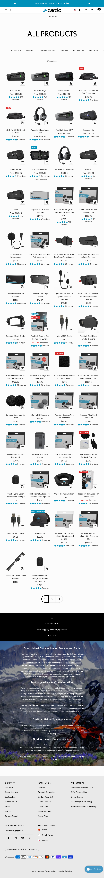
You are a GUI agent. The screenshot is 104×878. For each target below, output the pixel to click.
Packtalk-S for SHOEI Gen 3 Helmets (88, 92)
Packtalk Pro (15, 90)
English (32, 849)
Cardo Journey (11, 792)
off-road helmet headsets (54, 671)
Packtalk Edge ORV (64, 130)
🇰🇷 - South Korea (45, 835)
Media (8, 811)
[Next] (59, 599)
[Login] (92, 10)
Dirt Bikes (64, 50)
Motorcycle (16, 50)
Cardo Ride (43, 806)
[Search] (11, 10)
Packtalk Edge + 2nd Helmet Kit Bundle (40, 337)
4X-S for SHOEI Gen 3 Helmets (15, 131)
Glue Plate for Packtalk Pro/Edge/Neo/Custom (64, 255)
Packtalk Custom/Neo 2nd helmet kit (64, 416)
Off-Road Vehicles (47, 50)
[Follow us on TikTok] (29, 837)
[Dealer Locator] (86, 10)
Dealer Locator (44, 811)
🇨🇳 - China (42, 829)
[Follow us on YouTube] (22, 837)
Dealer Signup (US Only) (81, 802)
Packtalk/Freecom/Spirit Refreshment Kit (39, 255)
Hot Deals (93, 50)
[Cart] (97, 10)
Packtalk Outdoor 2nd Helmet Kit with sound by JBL (64, 536)
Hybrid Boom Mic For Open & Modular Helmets (64, 296)
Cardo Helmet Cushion (64, 494)
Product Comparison (47, 792)
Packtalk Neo (64, 90)
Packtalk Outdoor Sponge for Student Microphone (39, 578)
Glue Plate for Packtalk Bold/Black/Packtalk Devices (88, 296)
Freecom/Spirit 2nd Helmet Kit (88, 416)
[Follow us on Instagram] (15, 837)
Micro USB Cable (64, 336)
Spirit (16, 209)
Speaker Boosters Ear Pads (15, 416)
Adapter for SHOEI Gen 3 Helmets (40, 211)
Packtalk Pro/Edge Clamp (40, 455)
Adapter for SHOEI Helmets (16, 295)
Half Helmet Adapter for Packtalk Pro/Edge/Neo (39, 495)
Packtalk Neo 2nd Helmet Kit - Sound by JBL (88, 536)
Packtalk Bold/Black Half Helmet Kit (64, 455)
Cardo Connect (44, 802)
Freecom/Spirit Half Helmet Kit (15, 455)
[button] (14, 97)
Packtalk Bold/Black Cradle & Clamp (88, 337)
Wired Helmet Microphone (16, 255)
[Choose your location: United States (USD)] (75, 10)
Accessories (78, 50)
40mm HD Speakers (40, 415)
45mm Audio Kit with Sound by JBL (88, 211)
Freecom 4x (88, 130)
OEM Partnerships (79, 792)
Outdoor (29, 50)
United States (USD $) (15, 849)
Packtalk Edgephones (64, 169)
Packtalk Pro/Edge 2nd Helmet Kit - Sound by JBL (64, 212)
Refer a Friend (11, 816)
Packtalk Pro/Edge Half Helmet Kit (40, 377)
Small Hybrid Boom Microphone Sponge (16, 495)
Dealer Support (77, 797)
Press (7, 806)
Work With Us (11, 802)
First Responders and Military (83, 806)
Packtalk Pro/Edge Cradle (40, 295)
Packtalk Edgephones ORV (39, 131)
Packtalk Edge (40, 90)
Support (41, 787)
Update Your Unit (45, 797)
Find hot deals (25, 756)
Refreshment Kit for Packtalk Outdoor (88, 455)
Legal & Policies (65, 871)
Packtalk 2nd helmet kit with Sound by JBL (88, 377)
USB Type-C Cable (15, 533)
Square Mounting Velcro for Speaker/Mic (64, 377)
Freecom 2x (15, 169)
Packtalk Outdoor (39, 169)
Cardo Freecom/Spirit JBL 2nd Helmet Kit (15, 377)
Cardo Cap (40, 533)
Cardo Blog (43, 816)
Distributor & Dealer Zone (82, 787)
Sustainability (10, 797)
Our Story (9, 787)
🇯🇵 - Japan (43, 840)
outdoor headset (31, 668)
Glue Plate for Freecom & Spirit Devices (88, 255)
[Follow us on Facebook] (8, 837)
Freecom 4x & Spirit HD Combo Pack (88, 495)
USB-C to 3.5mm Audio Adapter (15, 577)
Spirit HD (88, 169)
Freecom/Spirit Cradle (15, 336)
